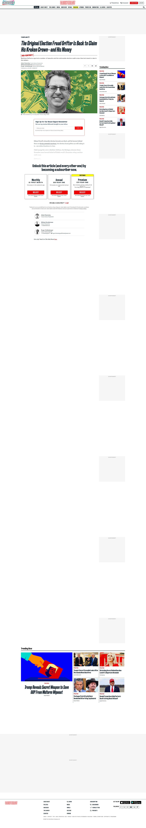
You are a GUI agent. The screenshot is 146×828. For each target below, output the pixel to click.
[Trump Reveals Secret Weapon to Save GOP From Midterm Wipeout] (121, 77)
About (45, 816)
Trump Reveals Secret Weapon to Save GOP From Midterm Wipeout (47, 690)
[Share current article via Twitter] (88, 65)
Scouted (109, 7)
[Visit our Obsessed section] (14, 2)
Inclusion (89, 816)
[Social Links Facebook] (120, 807)
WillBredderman (46, 225)
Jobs (56, 816)
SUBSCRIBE (134, 3)
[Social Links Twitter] (124, 807)
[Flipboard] (137, 807)
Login (67, 203)
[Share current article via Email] (92, 65)
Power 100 (88, 7)
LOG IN (141, 3)
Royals (70, 7)
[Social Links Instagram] (127, 807)
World (68, 807)
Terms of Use (53, 130)
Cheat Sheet (44, 7)
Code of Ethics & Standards (79, 816)
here (55, 239)
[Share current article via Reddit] (95, 65)
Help (66, 816)
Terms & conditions (98, 816)
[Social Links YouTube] (131, 807)
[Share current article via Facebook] (84, 65)
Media (58, 7)
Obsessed (64, 7)
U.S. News (102, 7)
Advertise (61, 816)
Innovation (95, 7)
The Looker (52, 7)
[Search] (144, 7)
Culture (69, 810)
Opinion (81, 7)
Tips (54, 816)
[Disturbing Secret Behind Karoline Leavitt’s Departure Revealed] (121, 113)
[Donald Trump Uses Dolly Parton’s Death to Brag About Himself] (121, 125)
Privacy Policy (60, 130)
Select (36, 192)
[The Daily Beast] (68, 2)
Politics (75, 7)
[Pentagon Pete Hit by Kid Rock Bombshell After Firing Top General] (121, 101)
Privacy (69, 816)
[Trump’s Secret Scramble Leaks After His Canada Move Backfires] (121, 89)
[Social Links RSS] (134, 807)
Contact (49, 816)
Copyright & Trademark (110, 816)
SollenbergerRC (46, 233)
